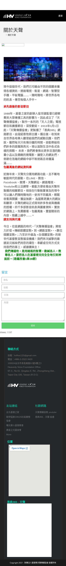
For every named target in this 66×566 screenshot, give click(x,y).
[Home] (4, 34)
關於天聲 (12, 34)
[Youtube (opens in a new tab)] (33, 4)
